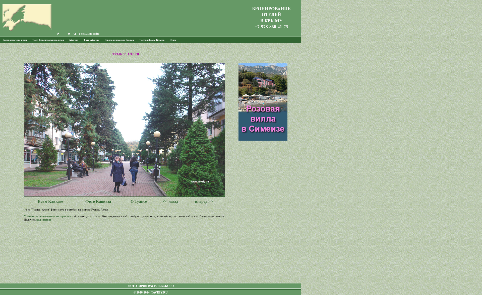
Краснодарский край (15, 40)
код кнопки (43, 219)
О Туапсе (139, 201)
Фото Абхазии (91, 40)
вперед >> (204, 201)
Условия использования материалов (47, 216)
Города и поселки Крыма (119, 40)
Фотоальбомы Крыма (151, 40)
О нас (173, 40)
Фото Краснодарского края (48, 40)
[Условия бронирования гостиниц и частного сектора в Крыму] (271, 31)
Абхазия (73, 40)
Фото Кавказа (98, 201)
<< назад (170, 201)
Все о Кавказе (50, 201)
